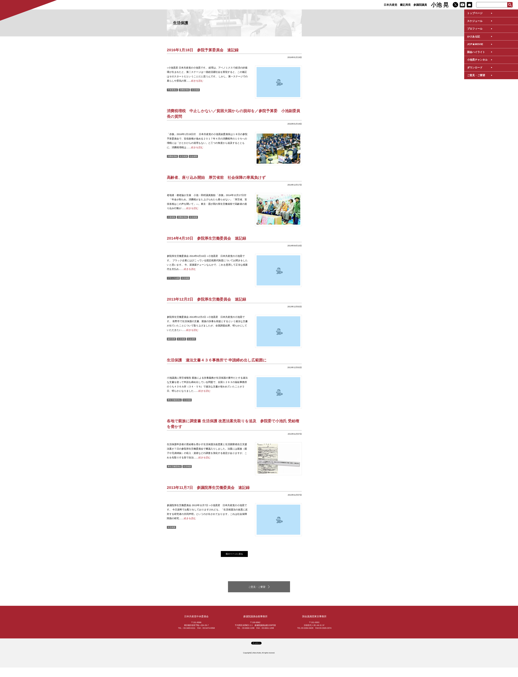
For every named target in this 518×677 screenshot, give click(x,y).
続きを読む (197, 80)
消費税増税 (184, 90)
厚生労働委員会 (174, 400)
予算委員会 (172, 90)
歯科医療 (171, 339)
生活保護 (195, 90)
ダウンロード (475, 67)
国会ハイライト (476, 52)
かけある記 (473, 36)
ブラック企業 (173, 278)
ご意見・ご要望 (476, 75)
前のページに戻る (234, 554)
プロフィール (475, 28)
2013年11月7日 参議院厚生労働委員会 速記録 (208, 487)
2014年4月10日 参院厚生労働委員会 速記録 (206, 238)
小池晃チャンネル (477, 59)
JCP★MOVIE (475, 44)
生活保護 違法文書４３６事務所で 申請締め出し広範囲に (217, 360)
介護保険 (171, 217)
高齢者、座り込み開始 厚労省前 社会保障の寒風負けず (218, 177)
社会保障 (193, 156)
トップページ (475, 13)
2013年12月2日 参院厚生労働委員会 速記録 (206, 299)
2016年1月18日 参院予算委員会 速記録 (203, 50)
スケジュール (475, 21)
